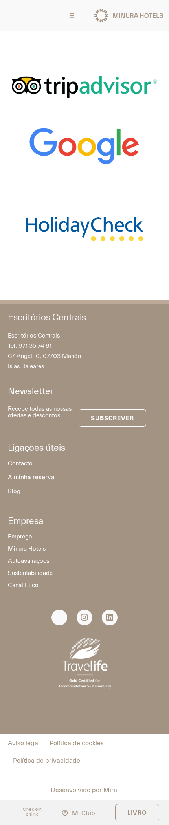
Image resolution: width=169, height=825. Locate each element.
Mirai (111, 789)
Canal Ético (23, 585)
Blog (14, 491)
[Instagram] (84, 617)
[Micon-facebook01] (59, 617)
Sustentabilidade (30, 573)
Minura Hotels (27, 548)
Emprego (20, 536)
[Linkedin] (110, 617)
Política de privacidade (46, 760)
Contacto (20, 463)
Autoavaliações (28, 560)
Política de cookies (77, 742)
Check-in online (32, 811)
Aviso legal (24, 742)
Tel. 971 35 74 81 (29, 345)
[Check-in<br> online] (16, 811)
